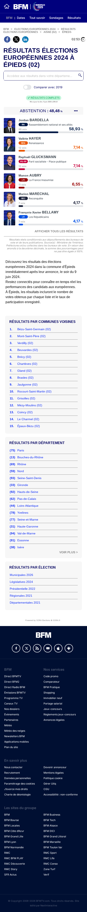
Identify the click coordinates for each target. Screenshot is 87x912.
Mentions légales (54, 772)
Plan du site (11, 747)
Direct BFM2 (11, 681)
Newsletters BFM (14, 736)
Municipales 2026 (21, 575)
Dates (21, 17)
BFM (9, 17)
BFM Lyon (10, 841)
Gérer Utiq (50, 783)
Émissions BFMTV (15, 692)
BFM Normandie (14, 847)
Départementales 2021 (25, 602)
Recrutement (12, 772)
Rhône (21, 464)
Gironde (22, 485)
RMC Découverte (14, 863)
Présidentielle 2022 (22, 588)
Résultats (74, 17)
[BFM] (6, 6)
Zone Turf (49, 869)
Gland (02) (24, 370)
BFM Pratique (52, 687)
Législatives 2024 (21, 581)
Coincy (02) (25, 412)
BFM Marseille (52, 841)
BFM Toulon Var (53, 847)
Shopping (49, 692)
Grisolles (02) (26, 398)
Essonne (23, 540)
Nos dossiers (11, 709)
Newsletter (48, 648)
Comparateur (52, 681)
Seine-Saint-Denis (29, 478)
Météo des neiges (14, 730)
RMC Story (10, 869)
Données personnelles (17, 778)
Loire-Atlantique (27, 505)
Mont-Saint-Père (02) (31, 336)
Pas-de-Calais (26, 498)
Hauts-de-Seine (27, 492)
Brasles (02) (25, 377)
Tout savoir (37, 17)
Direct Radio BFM (14, 687)
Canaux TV (11, 703)
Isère (20, 547)
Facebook (16, 648)
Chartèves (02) (27, 363)
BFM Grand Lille (13, 836)
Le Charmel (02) (28, 419)
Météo (8, 725)
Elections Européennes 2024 (35, 29)
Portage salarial (53, 703)
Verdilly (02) (25, 343)
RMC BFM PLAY (13, 858)
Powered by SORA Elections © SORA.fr (42, 620)
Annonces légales (54, 719)
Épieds (66, 32)
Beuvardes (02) (27, 350)
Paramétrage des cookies (19, 783)
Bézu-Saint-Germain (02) (34, 329)
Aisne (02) (50, 32)
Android (69, 648)
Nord (20, 471)
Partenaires (11, 719)
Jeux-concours (53, 709)
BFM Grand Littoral (55, 836)
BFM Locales (12, 825)
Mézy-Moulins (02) (29, 405)
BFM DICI (49, 831)
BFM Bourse (11, 820)
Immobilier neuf (53, 698)
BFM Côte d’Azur (14, 831)
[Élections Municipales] (27, 6)
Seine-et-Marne (27, 519)
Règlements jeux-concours (60, 714)
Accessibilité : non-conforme (61, 794)
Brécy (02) (24, 357)
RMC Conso (51, 863)
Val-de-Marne (26, 533)
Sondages (56, 17)
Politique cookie (53, 778)
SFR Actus (10, 874)
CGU (46, 789)
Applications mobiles (16, 741)
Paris (20, 450)
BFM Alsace (51, 825)
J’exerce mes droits (16, 789)
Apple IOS (58, 648)
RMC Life (49, 858)
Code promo (51, 676)
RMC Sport (50, 852)
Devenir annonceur (55, 767)
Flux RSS (37, 648)
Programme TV (13, 698)
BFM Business (52, 814)
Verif (46, 874)
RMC (7, 852)
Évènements (11, 714)
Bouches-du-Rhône (30, 457)
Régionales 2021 (21, 595)
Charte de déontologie (17, 794)
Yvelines (22, 512)
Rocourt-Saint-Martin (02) (34, 391)
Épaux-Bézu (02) (28, 426)
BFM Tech (50, 820)
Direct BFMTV (12, 676)
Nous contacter (13, 767)
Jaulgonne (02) (27, 384)
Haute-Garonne (27, 526)
